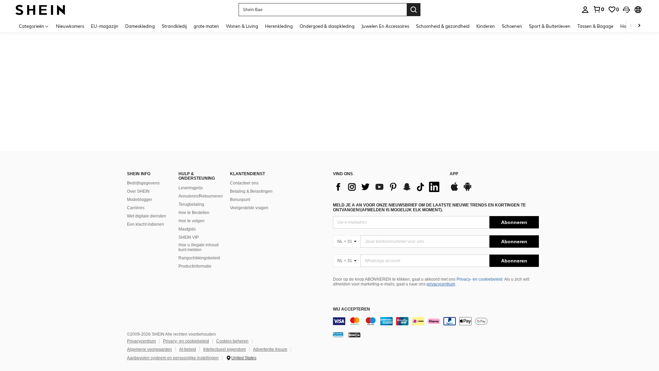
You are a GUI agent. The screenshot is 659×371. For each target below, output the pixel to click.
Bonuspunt (240, 199)
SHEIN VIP (188, 237)
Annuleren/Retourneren (200, 196)
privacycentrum (441, 284)
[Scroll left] (630, 26)
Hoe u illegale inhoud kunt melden (198, 247)
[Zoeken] (413, 9)
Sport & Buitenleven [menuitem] (549, 26)
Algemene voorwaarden (149, 349)
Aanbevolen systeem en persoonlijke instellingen (173, 358)
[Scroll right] (639, 26)
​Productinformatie (194, 266)
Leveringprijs (190, 188)
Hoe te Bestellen (193, 212)
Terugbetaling (191, 204)
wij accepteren (351, 309)
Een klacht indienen (145, 224)
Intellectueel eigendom (224, 349)
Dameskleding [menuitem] (140, 26)
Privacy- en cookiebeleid (479, 279)
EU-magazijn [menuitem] (104, 26)
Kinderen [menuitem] (485, 26)
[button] (626, 9)
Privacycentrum (141, 341)
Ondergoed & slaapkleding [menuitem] (327, 26)
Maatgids (187, 229)
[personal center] (585, 9)
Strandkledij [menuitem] (174, 26)
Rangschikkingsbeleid (199, 258)
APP (454, 174)
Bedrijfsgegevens (143, 183)
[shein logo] (40, 9)
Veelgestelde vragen (249, 207)
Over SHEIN (138, 191)
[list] (388, 187)
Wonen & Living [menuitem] (242, 26)
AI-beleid (187, 349)
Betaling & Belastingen (251, 191)
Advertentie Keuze (270, 349)
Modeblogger (139, 199)
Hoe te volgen (191, 220)
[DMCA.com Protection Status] (354, 334)
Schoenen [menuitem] (512, 26)
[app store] (454, 190)
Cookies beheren (232, 341)
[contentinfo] (436, 321)
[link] (598, 9)
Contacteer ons (244, 183)
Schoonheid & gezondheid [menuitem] (443, 26)
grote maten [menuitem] (206, 26)
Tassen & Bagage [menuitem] (595, 26)
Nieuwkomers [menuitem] (70, 26)
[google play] (467, 190)
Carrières (135, 207)
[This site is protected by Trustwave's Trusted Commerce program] (338, 334)
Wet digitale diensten (146, 216)
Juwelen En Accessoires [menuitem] (385, 26)
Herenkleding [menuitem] (279, 26)
